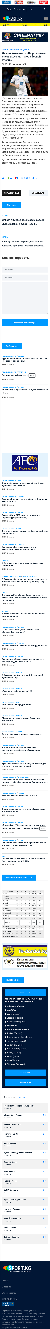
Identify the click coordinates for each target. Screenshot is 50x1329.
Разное (18, 529)
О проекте (6, 1287)
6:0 (44, 1153)
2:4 (44, 1171)
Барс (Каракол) (14, 1053)
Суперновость (8, 529)
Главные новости (9, 356)
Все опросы (25, 992)
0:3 (44, 1115)
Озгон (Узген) (13, 1056)
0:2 (44, 1162)
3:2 (44, 1209)
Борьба (21, 356)
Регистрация (19, 9)
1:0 (44, 1181)
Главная (5, 1281)
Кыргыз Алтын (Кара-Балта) (19, 1037)
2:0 (44, 1228)
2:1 (44, 1134)
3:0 (44, 1237)
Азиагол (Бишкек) (15, 1045)
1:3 (44, 1125)
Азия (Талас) (13, 1060)
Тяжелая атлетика (29, 577)
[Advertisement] (25, 427)
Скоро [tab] (22, 1097)
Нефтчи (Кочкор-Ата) (16, 1022)
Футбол (21, 387)
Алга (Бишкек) (13, 1014)
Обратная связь (9, 1293)
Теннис (19, 732)
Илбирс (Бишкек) (14, 1033)
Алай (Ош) (11, 1010)
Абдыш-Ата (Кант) (15, 1006)
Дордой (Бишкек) (15, 1018)
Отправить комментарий (25, 323)
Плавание (22, 372)
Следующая (38, 193)
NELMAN (23, 1327)
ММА (20, 481)
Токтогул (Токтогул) (16, 1064)
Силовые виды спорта (11, 577)
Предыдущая (12, 193)
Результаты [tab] (9, 1097)
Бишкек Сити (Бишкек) (17, 1049)
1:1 (44, 1190)
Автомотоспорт (24, 777)
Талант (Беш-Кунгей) (16, 1041)
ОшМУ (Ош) (12, 1026)
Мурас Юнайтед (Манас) (18, 1029)
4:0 (44, 1143)
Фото (32, 375)
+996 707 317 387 (9, 1299)
